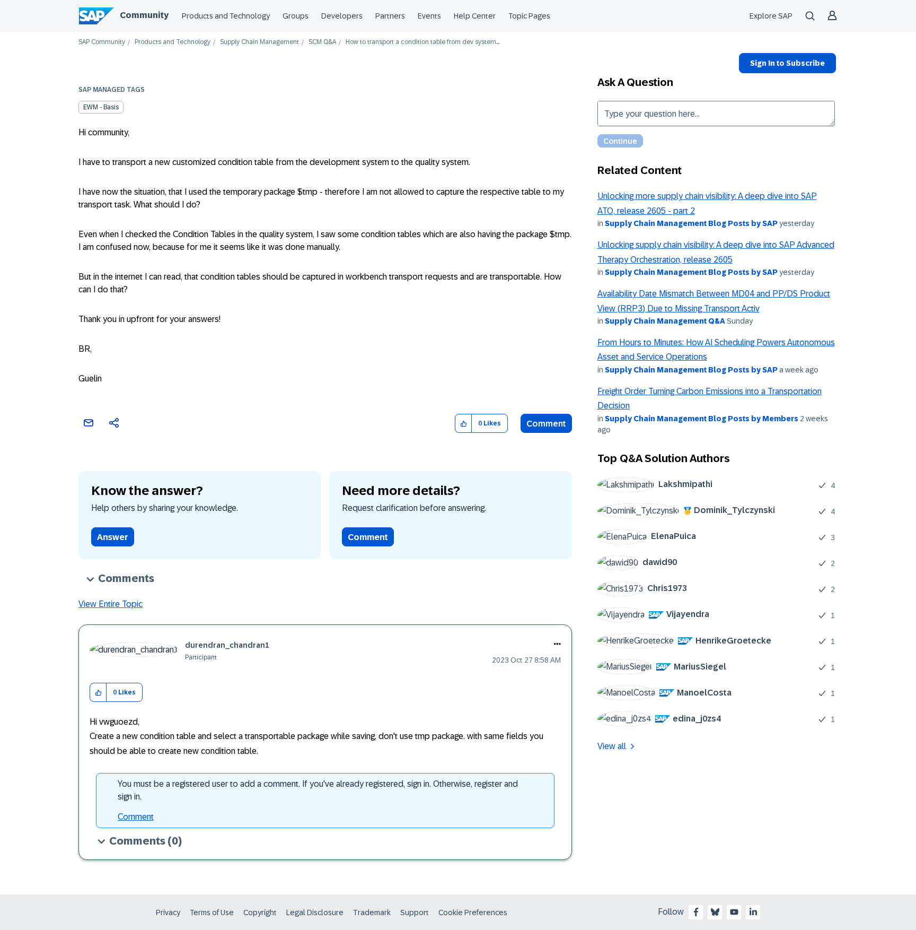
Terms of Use (212, 912)
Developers (342, 16)
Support (414, 912)
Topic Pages (529, 16)
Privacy (168, 912)
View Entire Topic (110, 604)
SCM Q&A (322, 42)
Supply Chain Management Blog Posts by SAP (691, 223)
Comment (546, 423)
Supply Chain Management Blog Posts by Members (701, 418)
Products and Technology (226, 16)
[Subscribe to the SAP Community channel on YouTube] (734, 912)
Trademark (372, 912)
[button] (463, 423)
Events (429, 16)
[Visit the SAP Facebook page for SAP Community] (696, 912)
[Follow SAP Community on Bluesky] (715, 912)
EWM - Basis (101, 107)
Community (144, 15)
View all (611, 746)
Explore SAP (771, 16)
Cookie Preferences (472, 912)
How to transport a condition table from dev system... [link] (422, 42)
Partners (390, 16)
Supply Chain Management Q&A (665, 321)
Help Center (475, 16)
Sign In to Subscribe (787, 63)
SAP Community (101, 42)
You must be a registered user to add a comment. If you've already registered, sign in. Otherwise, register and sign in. (318, 790)
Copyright (260, 912)
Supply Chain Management (259, 42)
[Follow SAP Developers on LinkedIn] (753, 912)
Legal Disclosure (315, 912)
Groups (296, 16)
